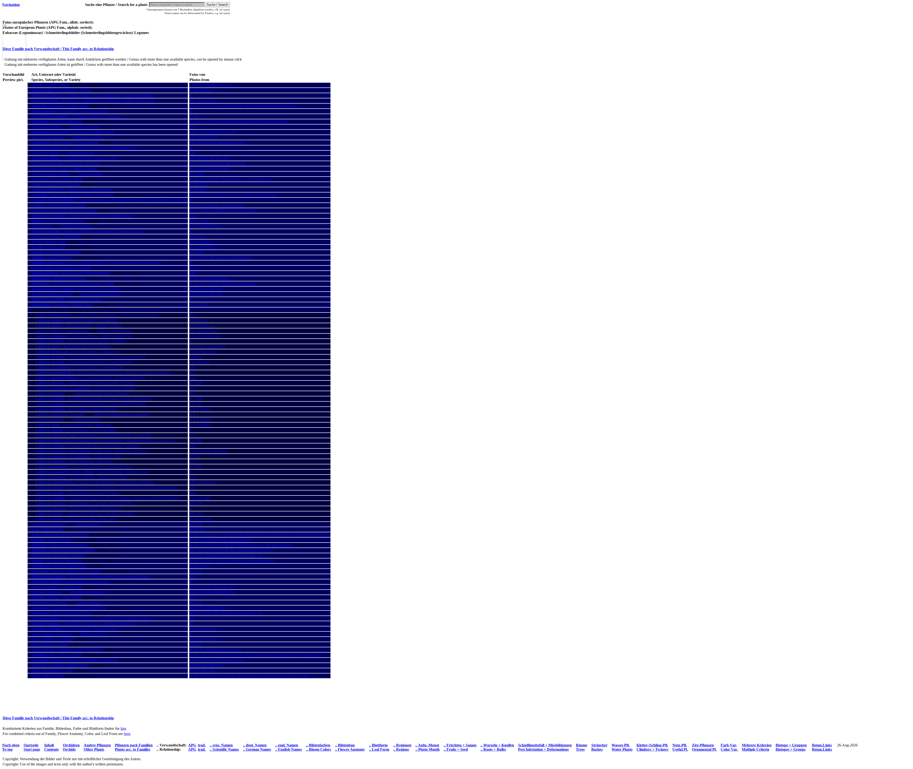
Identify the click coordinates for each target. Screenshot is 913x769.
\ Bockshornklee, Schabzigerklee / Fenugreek (74, 660)
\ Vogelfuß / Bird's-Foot (59, 566)
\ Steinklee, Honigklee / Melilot (63, 550)
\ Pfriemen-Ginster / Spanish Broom (74, 629)
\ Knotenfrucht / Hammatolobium (71, 273)
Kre (207, 85)
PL (201, 503)
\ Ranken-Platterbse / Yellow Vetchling (79, 325)
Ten (208, 90)
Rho (214, 85)
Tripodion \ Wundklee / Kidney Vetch (60, 665)
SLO (218, 169)
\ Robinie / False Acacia (56, 597)
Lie (274, 535)
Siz (278, 122)
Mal (275, 106)
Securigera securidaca (88, 137)
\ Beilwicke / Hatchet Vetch (61, 613)
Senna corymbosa (80, 153)
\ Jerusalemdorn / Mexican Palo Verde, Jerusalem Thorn (91, 576)
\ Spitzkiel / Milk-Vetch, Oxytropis (66, 571)
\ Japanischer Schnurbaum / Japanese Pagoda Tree (84, 623)
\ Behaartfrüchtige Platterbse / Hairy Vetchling (85, 383)
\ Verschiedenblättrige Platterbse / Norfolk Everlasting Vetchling (103, 372)
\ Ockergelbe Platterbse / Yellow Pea (93, 435)
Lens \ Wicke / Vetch (47, 529)
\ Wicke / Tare (48, 247)
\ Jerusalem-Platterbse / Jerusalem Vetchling (90, 378)
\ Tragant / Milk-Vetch (57, 122)
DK (213, 545)
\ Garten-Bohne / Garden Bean (70, 582)
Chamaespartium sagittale (51, 174)
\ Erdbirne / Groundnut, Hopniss (70, 111)
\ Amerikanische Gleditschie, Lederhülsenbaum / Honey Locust (96, 263)
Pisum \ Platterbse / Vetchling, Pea (57, 587)
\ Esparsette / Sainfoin (58, 555)
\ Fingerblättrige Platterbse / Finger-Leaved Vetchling (91, 357)
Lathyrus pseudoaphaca (115, 331)
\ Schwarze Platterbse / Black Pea (73, 425)
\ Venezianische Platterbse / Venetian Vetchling (85, 514)
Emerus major (42, 226)
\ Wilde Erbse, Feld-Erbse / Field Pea (91, 451)
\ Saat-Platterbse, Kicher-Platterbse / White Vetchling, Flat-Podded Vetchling (107, 487)
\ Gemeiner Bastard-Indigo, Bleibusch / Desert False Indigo (92, 95)
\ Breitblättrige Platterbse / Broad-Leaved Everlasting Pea (94, 399)
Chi (192, 101)
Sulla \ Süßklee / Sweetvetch (53, 639)
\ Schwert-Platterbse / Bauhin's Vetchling (81, 341)
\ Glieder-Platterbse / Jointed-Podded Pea (83, 336)
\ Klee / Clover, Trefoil (57, 655)
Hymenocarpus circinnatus (52, 294)
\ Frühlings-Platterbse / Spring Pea (75, 519)
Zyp (229, 85)
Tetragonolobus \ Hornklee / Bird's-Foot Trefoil (67, 650)
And (196, 106)
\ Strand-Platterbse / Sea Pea (85, 388)
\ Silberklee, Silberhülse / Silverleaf (76, 116)
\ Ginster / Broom (51, 257)
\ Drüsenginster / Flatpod (62, 90)
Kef (255, 106)
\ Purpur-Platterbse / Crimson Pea (77, 352)
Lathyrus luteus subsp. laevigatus (60, 414)
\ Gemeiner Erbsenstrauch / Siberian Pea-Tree (84, 148)
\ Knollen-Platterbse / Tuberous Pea (78, 508)
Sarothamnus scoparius (49, 603)
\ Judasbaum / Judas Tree (66, 163)
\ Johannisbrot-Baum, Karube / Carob (74, 158)
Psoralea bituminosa (47, 592)
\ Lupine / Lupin (51, 540)
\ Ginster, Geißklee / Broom (59, 205)
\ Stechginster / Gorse (52, 670)
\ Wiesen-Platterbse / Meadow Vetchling (81, 477)
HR (239, 106)
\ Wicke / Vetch (48, 676)
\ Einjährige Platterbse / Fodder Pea (76, 320)
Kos (205, 101)
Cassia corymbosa (45, 153)
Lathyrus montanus (50, 420)
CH (203, 106)
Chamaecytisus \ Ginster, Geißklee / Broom (64, 169)
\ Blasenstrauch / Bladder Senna (72, 189)
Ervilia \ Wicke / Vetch (49, 242)
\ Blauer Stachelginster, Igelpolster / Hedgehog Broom (87, 231)
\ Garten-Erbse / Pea (78, 456)
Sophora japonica (93, 634)
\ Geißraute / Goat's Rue (56, 252)
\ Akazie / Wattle (50, 85)
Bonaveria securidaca (48, 137)
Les (248, 122)
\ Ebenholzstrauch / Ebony (58, 221)
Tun (222, 85)
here (127, 734)
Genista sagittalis (91, 174)
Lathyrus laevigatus (50, 393)
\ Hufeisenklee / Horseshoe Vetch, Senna (72, 284)
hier (123, 728)
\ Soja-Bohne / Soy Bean (61, 268)
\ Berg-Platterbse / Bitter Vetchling (76, 409)
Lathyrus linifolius (86, 420)
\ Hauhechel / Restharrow (57, 561)
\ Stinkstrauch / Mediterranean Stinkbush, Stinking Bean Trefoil (93, 101)
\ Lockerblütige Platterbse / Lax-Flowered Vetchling (90, 404)
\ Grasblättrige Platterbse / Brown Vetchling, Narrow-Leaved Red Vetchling (108, 498)
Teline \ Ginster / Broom (50, 644)
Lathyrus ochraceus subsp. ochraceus (101, 393)
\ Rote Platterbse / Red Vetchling (73, 346)
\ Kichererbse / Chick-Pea (56, 184)
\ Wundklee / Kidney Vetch (60, 106)
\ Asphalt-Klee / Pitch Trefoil (73, 132)
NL (195, 90)
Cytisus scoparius (88, 603)
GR (199, 85)
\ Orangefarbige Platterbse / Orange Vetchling (84, 362)
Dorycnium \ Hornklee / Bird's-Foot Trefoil (64, 210)
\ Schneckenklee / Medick (59, 545)
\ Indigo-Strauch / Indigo (67, 299)
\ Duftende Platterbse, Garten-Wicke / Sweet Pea (88, 446)
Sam (272, 122)
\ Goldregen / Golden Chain (62, 305)
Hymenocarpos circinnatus (100, 294)
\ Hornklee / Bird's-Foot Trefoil (60, 535)
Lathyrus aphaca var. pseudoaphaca (62, 331)
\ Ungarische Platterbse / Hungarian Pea (83, 467)
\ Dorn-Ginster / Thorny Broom (65, 142)
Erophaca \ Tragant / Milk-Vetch (56, 237)
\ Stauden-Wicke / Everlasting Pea (79, 367)
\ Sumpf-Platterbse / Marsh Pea (74, 461)
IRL (248, 106)
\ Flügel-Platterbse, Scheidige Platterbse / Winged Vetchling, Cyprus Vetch (105, 440)
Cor (192, 85)
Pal (201, 90)
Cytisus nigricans (86, 524)
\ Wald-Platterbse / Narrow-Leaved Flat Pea (84, 503)
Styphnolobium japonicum (52, 634)
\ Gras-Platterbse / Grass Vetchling (76, 430)
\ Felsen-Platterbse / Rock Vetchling (77, 493)
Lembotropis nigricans (48, 524)
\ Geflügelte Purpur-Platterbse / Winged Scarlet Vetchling (97, 315)
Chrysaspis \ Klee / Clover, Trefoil (57, 179)
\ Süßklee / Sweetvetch (59, 278)
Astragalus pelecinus (83, 127)
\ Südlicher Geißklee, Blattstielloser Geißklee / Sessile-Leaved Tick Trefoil (110, 200)
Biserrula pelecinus (46, 127)
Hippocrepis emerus (76, 226)
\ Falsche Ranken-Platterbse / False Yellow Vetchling (95, 482)
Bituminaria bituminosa (87, 592)
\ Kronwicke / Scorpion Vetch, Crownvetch (72, 195)
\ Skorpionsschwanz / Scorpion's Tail (69, 608)
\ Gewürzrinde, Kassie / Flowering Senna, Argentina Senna (91, 618)
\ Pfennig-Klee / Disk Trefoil (75, 289)
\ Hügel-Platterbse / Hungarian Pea (91, 472)
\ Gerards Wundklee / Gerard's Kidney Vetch (82, 216)
